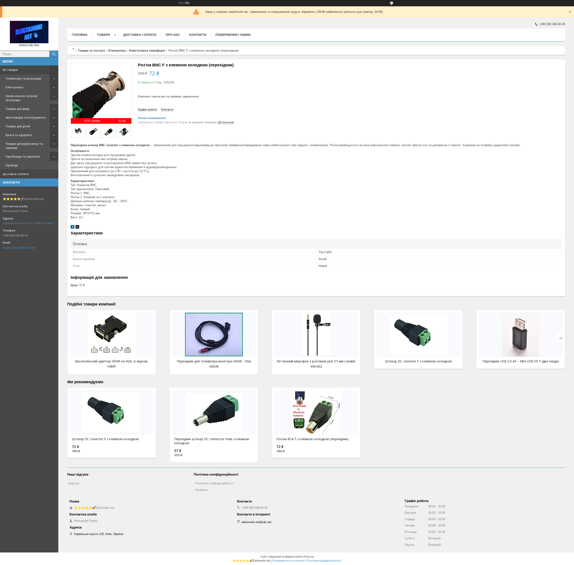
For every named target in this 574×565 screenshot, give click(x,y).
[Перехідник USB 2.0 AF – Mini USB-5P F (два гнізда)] (521, 334)
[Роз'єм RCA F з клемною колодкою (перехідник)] (316, 412)
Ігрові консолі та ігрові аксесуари (21, 98)
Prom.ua (308, 556)
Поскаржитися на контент (288, 560)
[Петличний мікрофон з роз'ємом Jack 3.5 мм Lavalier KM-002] (316, 334)
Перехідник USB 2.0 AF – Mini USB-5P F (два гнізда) (521, 361)
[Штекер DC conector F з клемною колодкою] (418, 334)
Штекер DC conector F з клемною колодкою (418, 361)
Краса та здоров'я (19, 135)
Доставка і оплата (16, 174)
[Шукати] (53, 54)
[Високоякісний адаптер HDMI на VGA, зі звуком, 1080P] (112, 334)
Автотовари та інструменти (26, 117)
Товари (103, 35)
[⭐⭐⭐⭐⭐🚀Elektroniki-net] (29, 32)
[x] (77, 227)
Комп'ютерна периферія (147, 50)
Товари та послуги (91, 50)
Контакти (197, 35)
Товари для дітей (18, 126)
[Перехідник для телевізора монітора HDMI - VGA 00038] (214, 334)
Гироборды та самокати (23, 156)
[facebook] (72, 227)
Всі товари (10, 70)
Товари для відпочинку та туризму (24, 146)
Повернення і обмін (233, 35)
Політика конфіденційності (214, 483)
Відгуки (74, 483)
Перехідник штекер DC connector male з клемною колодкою (211, 441)
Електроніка (14, 87)
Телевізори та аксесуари (23, 78)
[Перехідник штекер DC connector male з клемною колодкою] (214, 412)
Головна (79, 35)
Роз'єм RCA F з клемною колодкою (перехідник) (312, 439)
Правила (201, 490)
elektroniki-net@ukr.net (19, 248)
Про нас (173, 35)
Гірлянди (12, 165)
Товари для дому (18, 109)
